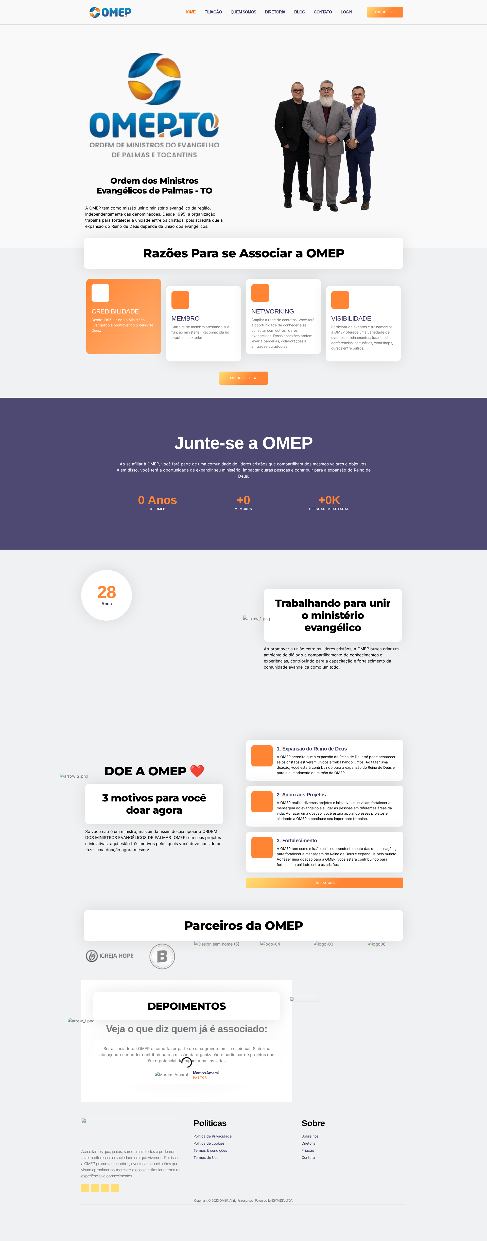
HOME (190, 12)
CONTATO (323, 12)
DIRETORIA (275, 12)
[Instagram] (95, 1188)
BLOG (299, 12)
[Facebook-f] (85, 1188)
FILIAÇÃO (213, 12)
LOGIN (346, 12)
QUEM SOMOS (243, 12)
